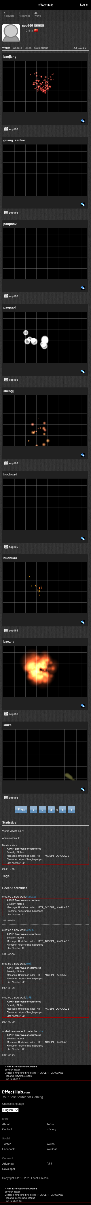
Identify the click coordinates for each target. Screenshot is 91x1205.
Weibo (51, 1144)
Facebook (8, 1149)
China (30, 30)
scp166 (27, 25)
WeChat (52, 1149)
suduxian (31, 896)
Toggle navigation (5, 4)
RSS (50, 1163)
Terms (51, 1124)
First (21, 809)
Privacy (51, 1129)
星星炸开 (31, 930)
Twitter (6, 1144)
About (6, 1124)
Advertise (8, 1163)
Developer (8, 1169)
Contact (7, 1129)
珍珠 (29, 963)
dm (41, 1031)
